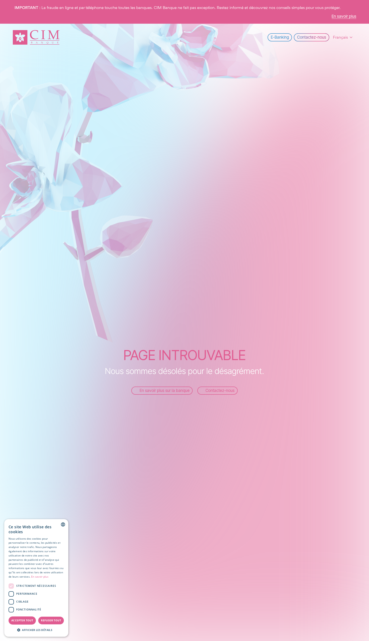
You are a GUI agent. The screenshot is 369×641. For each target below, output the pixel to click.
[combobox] (63, 524)
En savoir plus (39, 576)
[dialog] (36, 578)
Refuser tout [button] (51, 620)
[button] (36, 629)
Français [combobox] (340, 37)
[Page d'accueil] (36, 37)
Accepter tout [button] (22, 620)
